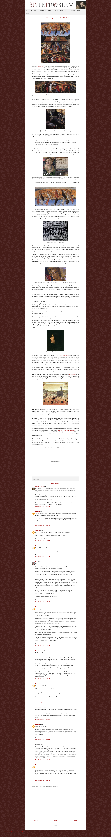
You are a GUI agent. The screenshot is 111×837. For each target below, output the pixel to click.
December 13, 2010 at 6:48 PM (42, 506)
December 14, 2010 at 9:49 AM (42, 645)
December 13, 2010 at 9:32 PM (42, 541)
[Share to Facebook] (37, 479)
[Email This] (33, 479)
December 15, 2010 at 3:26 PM (42, 739)
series (77, 432)
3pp (27, 10)
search (61, 10)
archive (67, 10)
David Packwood (39, 651)
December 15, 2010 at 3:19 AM (42, 719)
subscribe (73, 10)
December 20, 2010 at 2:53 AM (42, 760)
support (79, 10)
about (56, 10)
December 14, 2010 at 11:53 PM (42, 678)
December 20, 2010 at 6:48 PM (42, 780)
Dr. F (36, 561)
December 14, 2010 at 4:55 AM (42, 602)
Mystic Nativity (41, 66)
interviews (50, 10)
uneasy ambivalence (63, 355)
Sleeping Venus (72, 374)
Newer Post (35, 820)
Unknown (37, 511)
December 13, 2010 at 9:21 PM (42, 525)
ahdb (27, 13)
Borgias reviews (42, 10)
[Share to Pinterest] (38, 479)
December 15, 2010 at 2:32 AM (42, 702)
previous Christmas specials (47, 520)
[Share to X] (36, 479)
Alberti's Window (39, 486)
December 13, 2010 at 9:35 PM (42, 556)
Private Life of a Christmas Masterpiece (66, 430)
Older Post (75, 820)
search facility (68, 693)
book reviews (33, 10)
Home (55, 820)
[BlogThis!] (34, 479)
